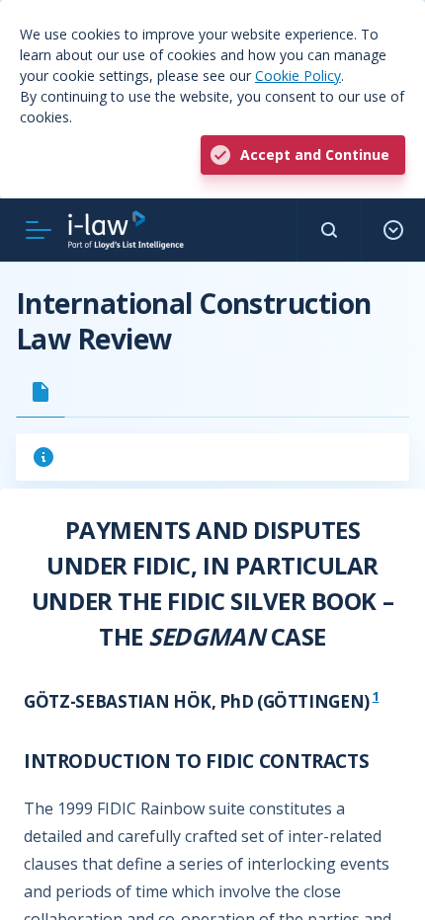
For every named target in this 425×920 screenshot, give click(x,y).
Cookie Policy (298, 75)
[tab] (40, 392)
